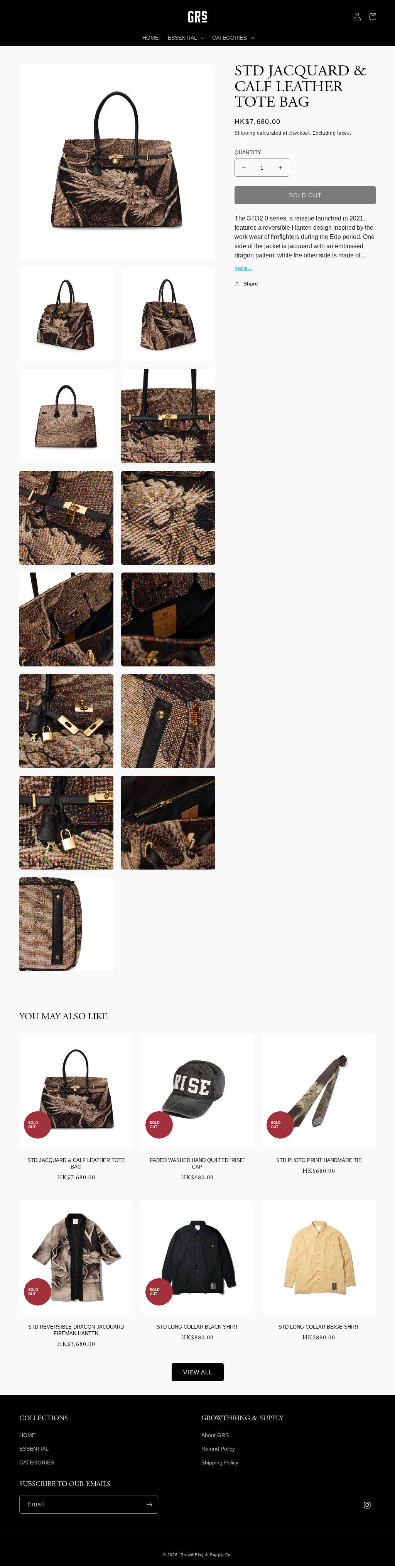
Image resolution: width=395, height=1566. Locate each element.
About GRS (215, 1435)
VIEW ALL (197, 1372)
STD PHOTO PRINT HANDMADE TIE (319, 1160)
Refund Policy (218, 1449)
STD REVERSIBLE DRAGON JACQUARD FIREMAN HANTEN (76, 1330)
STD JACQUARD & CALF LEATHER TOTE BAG (76, 1163)
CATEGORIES (36, 1462)
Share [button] (250, 283)
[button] (27, 16)
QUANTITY (248, 152)
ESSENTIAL (34, 1449)
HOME (27, 1435)
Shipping (245, 133)
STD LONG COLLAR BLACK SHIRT (197, 1327)
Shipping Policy (219, 1462)
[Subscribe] (149, 1505)
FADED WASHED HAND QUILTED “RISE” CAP (197, 1163)
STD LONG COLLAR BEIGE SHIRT (319, 1327)
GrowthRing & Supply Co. (206, 1555)
